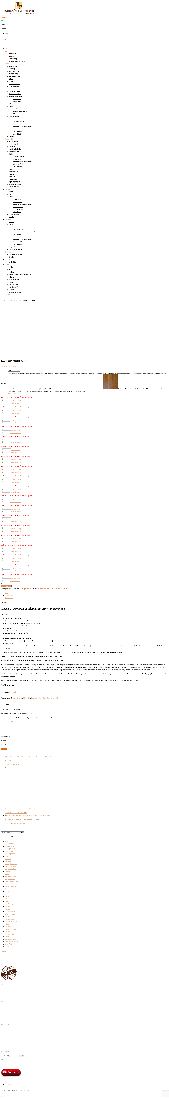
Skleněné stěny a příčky (12, 921)
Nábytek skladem (10, 879)
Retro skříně (17, 134)
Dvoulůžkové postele (19, 109)
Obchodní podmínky (11, 1039)
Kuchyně (12, 56)
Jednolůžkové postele (20, 111)
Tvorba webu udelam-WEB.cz (23, 1090)
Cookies (7, 1042)
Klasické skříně (18, 129)
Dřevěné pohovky (14, 66)
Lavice (7, 874)
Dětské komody (14, 141)
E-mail (3, 745)
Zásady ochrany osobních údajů (14, 1044)
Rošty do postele (14, 116)
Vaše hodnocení (6, 722)
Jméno (3, 740)
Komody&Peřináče (15, 91)
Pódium (11, 272)
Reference (4, 17)
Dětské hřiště (9, 844)
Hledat (22, 832)
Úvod (6, 48)
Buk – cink (34, 698)
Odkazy (7, 1047)
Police (11, 79)
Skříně (11, 119)
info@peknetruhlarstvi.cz (14, 958)
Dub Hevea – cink (52, 698)
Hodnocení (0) (9, 598)
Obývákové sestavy (15, 76)
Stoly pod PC (13, 179)
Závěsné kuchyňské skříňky (18, 61)
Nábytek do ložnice (61, 589)
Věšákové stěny (14, 214)
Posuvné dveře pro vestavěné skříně (24, 232)
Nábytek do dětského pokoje (45, 589)
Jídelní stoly (12, 54)
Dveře (11, 267)
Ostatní (7, 891)
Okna (10, 269)
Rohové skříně (17, 124)
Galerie (3, 25)
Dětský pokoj (9, 851)
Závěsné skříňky (14, 84)
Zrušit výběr (11, 393)
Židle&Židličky (14, 86)
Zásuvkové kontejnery (16, 249)
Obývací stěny (13, 74)
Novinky (3, 29)
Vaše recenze (5, 736)
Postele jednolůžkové (15, 149)
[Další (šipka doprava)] (3, 1096)
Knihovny (12, 69)
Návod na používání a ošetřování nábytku (17, 1034)
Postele (11, 106)
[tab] (86, 593)
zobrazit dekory (16, 400)
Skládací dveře (13, 284)
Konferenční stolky (15, 71)
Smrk (14, 698)
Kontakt (7, 295)
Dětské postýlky (14, 144)
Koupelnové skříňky (15, 254)
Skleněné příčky (14, 287)
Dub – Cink (42, 698)
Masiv (14, 692)
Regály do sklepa (10, 911)
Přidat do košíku (6, 586)
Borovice (19, 698)
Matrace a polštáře (15, 94)
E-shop (3, 20)
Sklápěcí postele (18, 114)
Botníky (11, 192)
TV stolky (12, 81)
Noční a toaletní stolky (16, 96)
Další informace (9, 595)
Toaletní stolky (17, 101)
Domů (3, 300)
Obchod (8, 300)
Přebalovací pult (14, 172)
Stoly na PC (13, 247)
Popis (6, 593)
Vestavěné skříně (18, 121)
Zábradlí (11, 289)
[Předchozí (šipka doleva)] (1, 1096)
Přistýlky (12, 174)
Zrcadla (11, 136)
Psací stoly (12, 177)
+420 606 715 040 (11, 955)
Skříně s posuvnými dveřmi (22, 126)
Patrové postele (14, 151)
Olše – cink (26, 698)
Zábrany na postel (15, 184)
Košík (6, 33)
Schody (11, 282)
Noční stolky (17, 99)
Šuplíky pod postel (15, 182)
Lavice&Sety (13, 59)
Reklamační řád (9, 1037)
